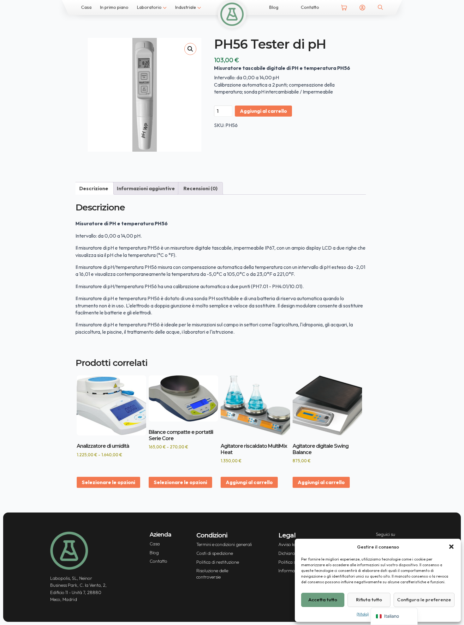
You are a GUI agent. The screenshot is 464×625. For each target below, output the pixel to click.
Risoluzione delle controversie (212, 574)
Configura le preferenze (424, 600)
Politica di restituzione (217, 562)
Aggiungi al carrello (263, 111)
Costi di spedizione (214, 553)
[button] (451, 546)
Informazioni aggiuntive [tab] (146, 188)
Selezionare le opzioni (108, 482)
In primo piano (114, 7)
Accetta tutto (322, 600)
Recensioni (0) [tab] (200, 188)
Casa (86, 7)
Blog (273, 7)
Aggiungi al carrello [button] (249, 482)
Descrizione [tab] (93, 188)
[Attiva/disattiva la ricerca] (380, 7)
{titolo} (363, 614)
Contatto (310, 7)
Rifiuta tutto (369, 600)
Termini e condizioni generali (224, 544)
